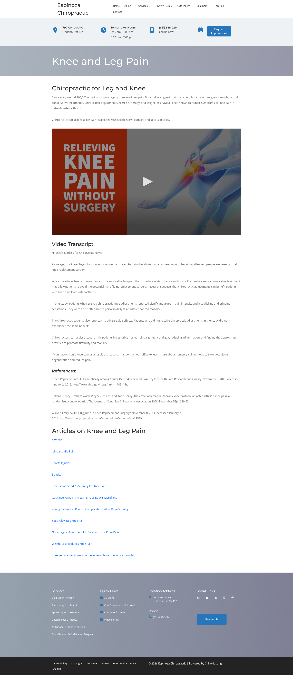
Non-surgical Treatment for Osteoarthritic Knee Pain (85, 532)
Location (219, 5)
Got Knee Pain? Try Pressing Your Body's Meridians (84, 497)
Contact (117, 11)
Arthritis (57, 440)
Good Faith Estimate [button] (124, 663)
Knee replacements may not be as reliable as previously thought (93, 555)
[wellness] (232, 598)
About (127, 5)
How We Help (162, 5)
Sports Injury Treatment (65, 612)
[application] (146, 182)
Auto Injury (183, 5)
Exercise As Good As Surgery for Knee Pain (79, 486)
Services (143, 5)
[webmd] (224, 598)
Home (116, 5)
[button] (146, 181)
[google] (198, 598)
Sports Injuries (61, 463)
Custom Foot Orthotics (64, 619)
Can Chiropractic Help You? (119, 605)
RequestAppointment (219, 31)
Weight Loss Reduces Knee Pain (72, 544)
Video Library (111, 619)
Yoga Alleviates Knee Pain (68, 521)
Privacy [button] (106, 663)
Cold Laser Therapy (63, 597)
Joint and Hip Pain (63, 451)
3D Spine (109, 597)
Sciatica (57, 474)
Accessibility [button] (60, 663)
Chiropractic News (114, 612)
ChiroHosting (213, 663)
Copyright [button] (76, 663)
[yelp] (215, 598)
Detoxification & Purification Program (73, 634)
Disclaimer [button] (92, 663)
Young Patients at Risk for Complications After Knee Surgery (90, 509)
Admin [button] (57, 668)
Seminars (202, 5)
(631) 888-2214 (161, 617)
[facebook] (207, 598)
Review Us (211, 619)
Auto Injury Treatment (64, 605)
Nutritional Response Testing (68, 627)
